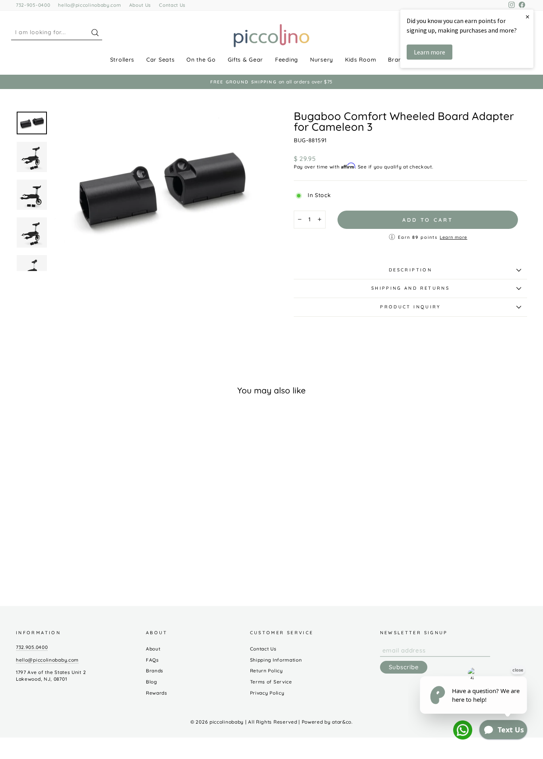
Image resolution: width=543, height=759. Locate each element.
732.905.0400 (32, 647)
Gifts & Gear (245, 59)
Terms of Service (271, 682)
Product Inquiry (410, 307)
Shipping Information (276, 660)
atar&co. (342, 722)
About (153, 649)
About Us (140, 5)
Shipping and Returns (410, 288)
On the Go (200, 59)
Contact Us (172, 5)
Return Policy (266, 671)
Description (410, 270)
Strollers (122, 59)
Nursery (321, 59)
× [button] (527, 16)
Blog (151, 682)
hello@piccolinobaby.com (89, 5)
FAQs (152, 660)
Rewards (156, 693)
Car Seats (160, 59)
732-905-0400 (33, 5)
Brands (398, 59)
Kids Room (360, 59)
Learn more (453, 237)
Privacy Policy (267, 693)
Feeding (286, 59)
